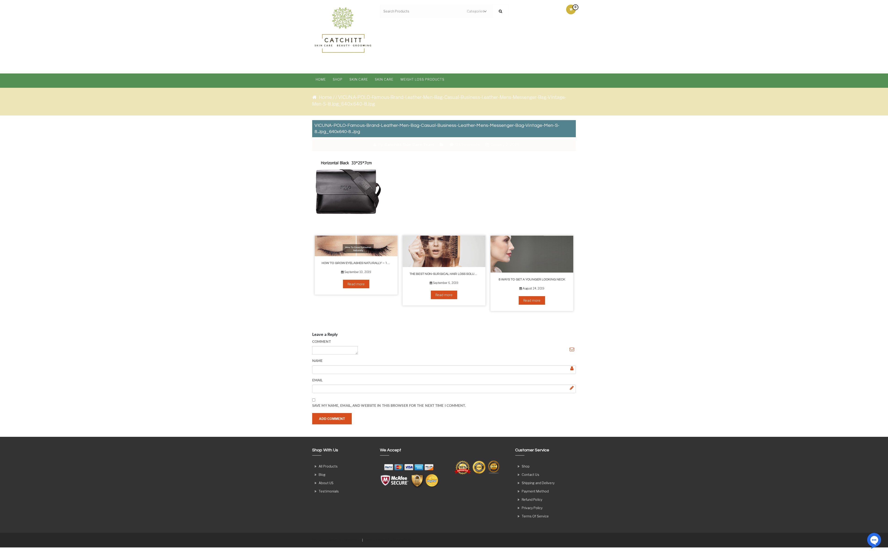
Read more (324, 284)
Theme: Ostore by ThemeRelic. (388, 540)
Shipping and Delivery (538, 483)
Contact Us (530, 475)
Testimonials (329, 491)
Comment (321, 341)
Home (321, 79)
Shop (337, 79)
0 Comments (467, 144)
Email (317, 380)
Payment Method (535, 491)
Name (317, 361)
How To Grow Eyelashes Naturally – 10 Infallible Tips (326, 263)
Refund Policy (532, 499)
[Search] (500, 11)
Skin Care (358, 79)
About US (326, 483)
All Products (328, 466)
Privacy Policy (532, 508)
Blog (322, 475)
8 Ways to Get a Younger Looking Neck (500, 279)
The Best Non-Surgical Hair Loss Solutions (414, 274)
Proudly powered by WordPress (336, 540)
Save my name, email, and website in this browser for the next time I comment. (389, 405)
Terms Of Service (535, 516)
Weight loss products (422, 79)
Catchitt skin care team (409, 144)
